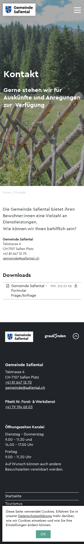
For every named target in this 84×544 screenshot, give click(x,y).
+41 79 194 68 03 (19, 407)
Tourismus (13, 504)
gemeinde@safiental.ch (21, 258)
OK (43, 534)
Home (7, 192)
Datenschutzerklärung (35, 516)
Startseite (13, 496)
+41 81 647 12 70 (18, 382)
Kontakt (20, 192)
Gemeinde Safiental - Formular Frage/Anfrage (41, 291)
